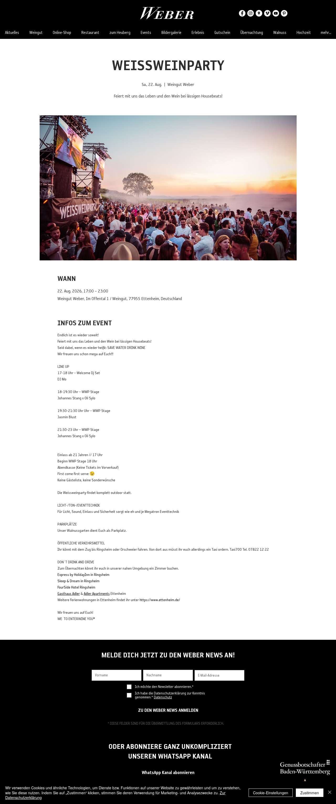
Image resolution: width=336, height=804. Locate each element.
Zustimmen (309, 792)
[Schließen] (330, 792)
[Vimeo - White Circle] (267, 13)
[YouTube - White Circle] (275, 13)
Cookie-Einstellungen (270, 792)
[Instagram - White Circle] (250, 13)
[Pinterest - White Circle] (284, 13)
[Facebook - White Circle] (242, 13)
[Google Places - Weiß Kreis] (259, 13)
